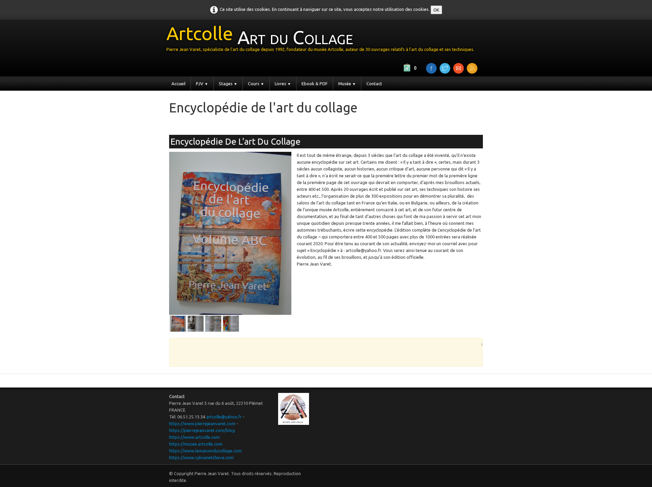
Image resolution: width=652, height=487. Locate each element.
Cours (256, 83)
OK (436, 9)
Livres (283, 83)
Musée (347, 83)
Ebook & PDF (315, 83)
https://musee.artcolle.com (195, 443)
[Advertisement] (248, 123)
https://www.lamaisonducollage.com (205, 450)
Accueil (178, 83)
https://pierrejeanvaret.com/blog (202, 430)
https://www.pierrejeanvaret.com (202, 423)
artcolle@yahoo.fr (224, 416)
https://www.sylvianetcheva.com (201, 457)
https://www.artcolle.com (194, 437)
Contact (374, 83)
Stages (228, 83)
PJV (202, 83)
